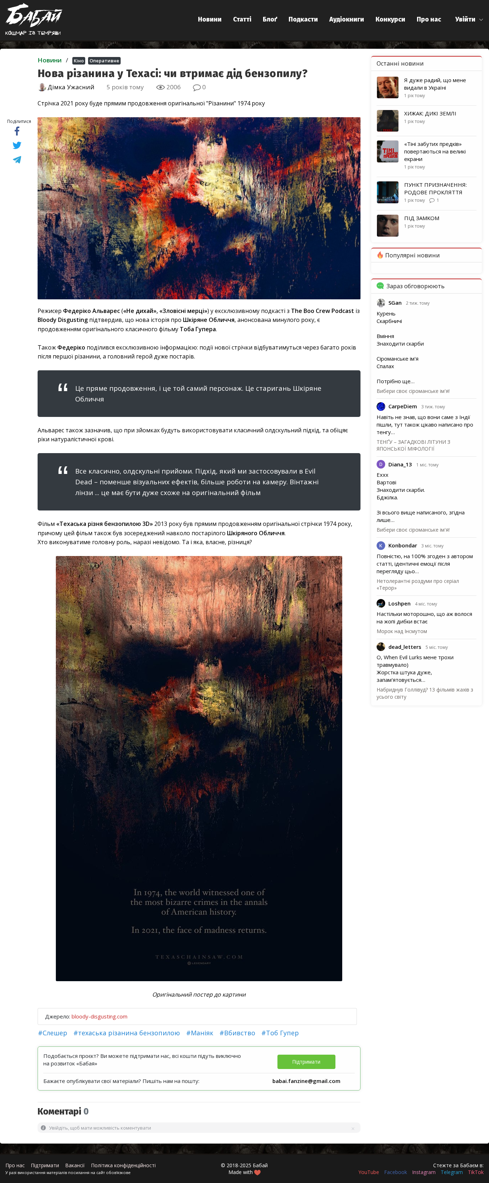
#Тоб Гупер (280, 1032)
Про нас (429, 19)
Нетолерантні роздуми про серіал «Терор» (418, 585)
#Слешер (52, 1032)
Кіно (79, 60)
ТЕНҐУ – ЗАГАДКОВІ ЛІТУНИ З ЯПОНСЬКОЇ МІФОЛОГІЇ (413, 445)
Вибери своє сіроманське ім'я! (413, 391)
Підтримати (45, 1165)
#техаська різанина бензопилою (126, 1032)
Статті (242, 19)
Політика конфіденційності (123, 1165)
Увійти (465, 19)
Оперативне (104, 60)
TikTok (476, 1172)
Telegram (452, 1172)
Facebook (395, 1172)
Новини (210, 19)
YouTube (368, 1172)
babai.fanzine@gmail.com (306, 1080)
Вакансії (75, 1165)
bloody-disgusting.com (99, 1016)
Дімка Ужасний (70, 87)
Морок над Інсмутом (402, 631)
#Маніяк (199, 1032)
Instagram (424, 1172)
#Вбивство (237, 1032)
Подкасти (303, 19)
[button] (469, 19)
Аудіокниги (346, 19)
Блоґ (270, 19)
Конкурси (390, 19)
